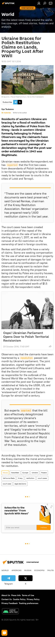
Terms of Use (28, 595)
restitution (30, 478)
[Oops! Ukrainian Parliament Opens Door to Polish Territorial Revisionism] (27, 310)
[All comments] (4, 633)
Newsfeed (15, 472)
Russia (27, 570)
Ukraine (35, 472)
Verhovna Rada (9, 478)
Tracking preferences (28, 603)
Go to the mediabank (35, 97)
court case (7, 484)
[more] (50, 346)
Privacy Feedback (9, 603)
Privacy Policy (33, 599)
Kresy (20, 478)
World (5, 472)
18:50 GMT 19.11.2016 (11, 61)
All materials (6, 113)
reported (12, 165)
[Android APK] (10, 611)
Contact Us (6, 599)
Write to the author (20, 113)
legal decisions (20, 484)
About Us (5, 595)
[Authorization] (39, 3)
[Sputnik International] (8, 4)
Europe (25, 472)
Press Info (16, 595)
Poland (44, 472)
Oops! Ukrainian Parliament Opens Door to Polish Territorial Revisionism (26, 336)
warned (26, 410)
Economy (39, 570)
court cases (42, 478)
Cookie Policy (19, 599)
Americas (16, 570)
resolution (27, 358)
